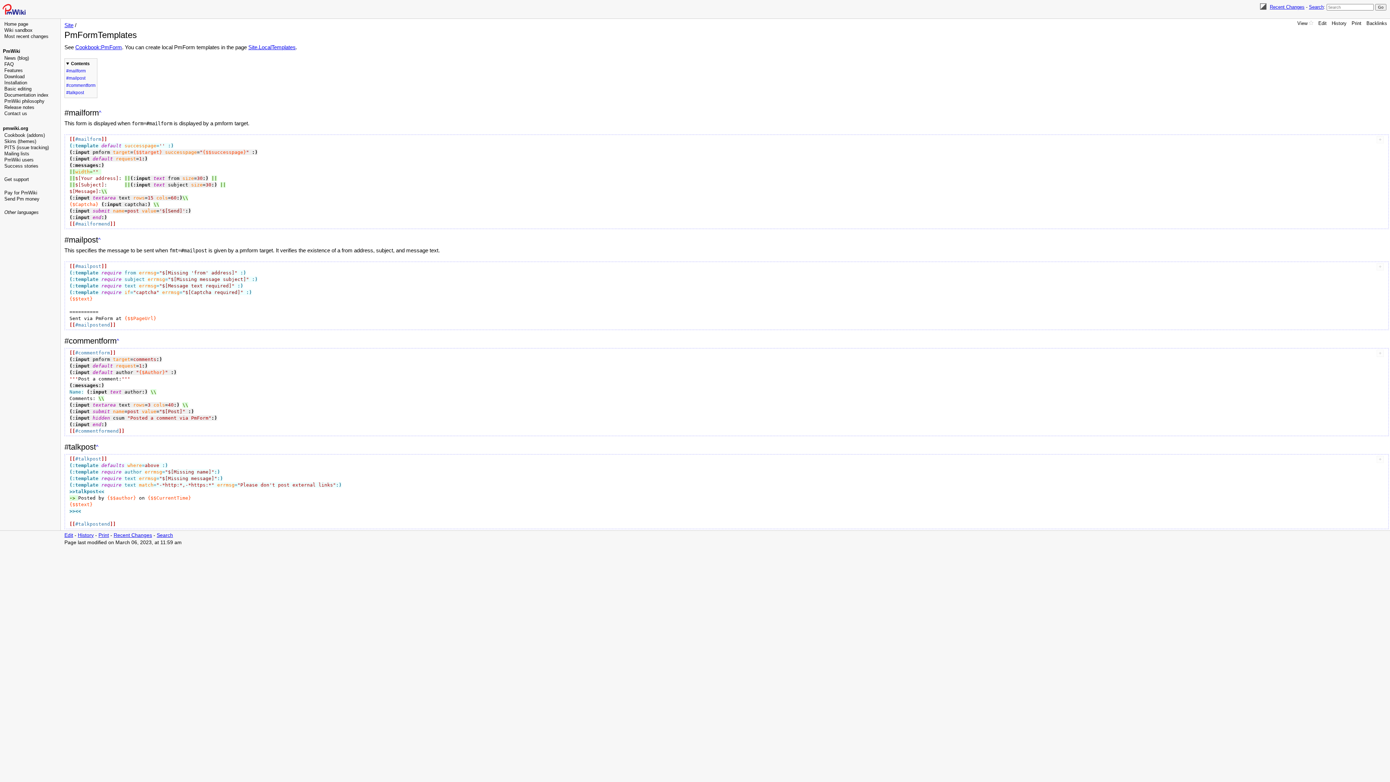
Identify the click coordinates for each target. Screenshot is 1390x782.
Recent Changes (1287, 7)
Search (1316, 7)
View (1302, 23)
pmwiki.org (15, 128)
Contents (80, 63)
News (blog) (16, 58)
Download (14, 76)
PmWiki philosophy (24, 101)
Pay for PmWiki (20, 193)
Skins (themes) (20, 141)
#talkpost (75, 92)
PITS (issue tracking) (26, 147)
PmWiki (11, 51)
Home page (16, 24)
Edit (1322, 23)
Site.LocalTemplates (272, 47)
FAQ (9, 64)
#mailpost (75, 78)
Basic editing (17, 89)
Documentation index (26, 95)
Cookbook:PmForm (98, 47)
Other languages (21, 212)
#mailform (76, 70)
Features (13, 70)
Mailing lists (16, 153)
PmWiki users (19, 160)
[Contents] (100, 113)
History (1339, 23)
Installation (15, 82)
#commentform (81, 85)
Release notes (19, 107)
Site (68, 25)
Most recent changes (26, 36)
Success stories (21, 166)
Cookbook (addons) (24, 135)
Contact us (15, 113)
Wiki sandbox (18, 30)
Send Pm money (21, 199)
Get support (16, 179)
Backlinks (1376, 23)
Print (1356, 23)
